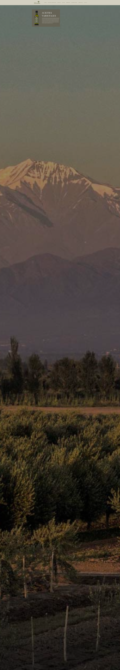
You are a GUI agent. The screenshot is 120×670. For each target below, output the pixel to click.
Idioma (85, 2)
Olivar (63, 2)
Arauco (59, 2)
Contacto (80, 2)
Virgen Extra (74, 2)
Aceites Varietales (52, 2)
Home (45, 2)
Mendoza (68, 2)
